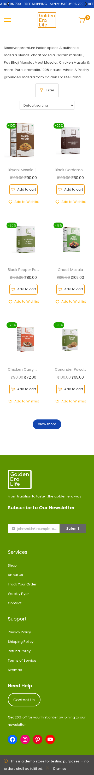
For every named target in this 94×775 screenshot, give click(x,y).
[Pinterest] (37, 739)
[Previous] (8, 4)
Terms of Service (22, 660)
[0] (82, 20)
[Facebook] (12, 739)
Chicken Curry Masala (28, 369)
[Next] (86, 4)
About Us (15, 574)
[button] (23, 202)
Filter (50, 90)
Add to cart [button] (26, 189)
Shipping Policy (20, 641)
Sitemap (15, 669)
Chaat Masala (70, 269)
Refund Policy (19, 651)
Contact (14, 603)
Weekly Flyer (18, 593)
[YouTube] (50, 739)
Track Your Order (22, 584)
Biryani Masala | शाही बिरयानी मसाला (38, 170)
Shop (12, 565)
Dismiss (59, 768)
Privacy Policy (19, 632)
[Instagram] (25, 739)
